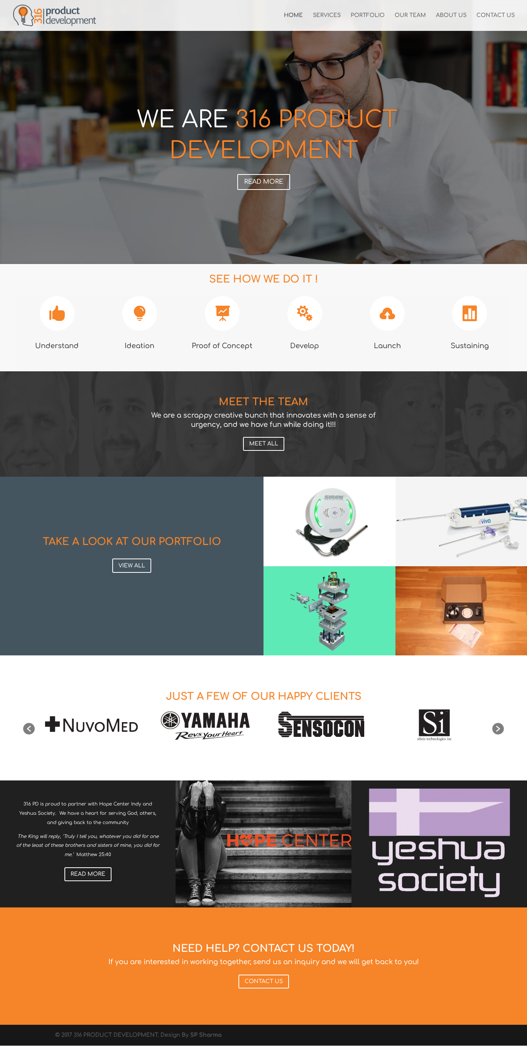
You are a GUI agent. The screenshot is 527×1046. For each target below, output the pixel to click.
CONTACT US (495, 15)
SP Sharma (205, 1035)
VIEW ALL (131, 566)
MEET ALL (263, 444)
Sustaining (470, 346)
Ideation (139, 346)
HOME (293, 15)
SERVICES (327, 15)
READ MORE (263, 181)
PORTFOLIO (368, 15)
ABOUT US (451, 15)
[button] (29, 729)
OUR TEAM (410, 15)
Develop (304, 346)
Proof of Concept (222, 346)
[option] (92, 725)
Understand (57, 346)
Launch (387, 346)
